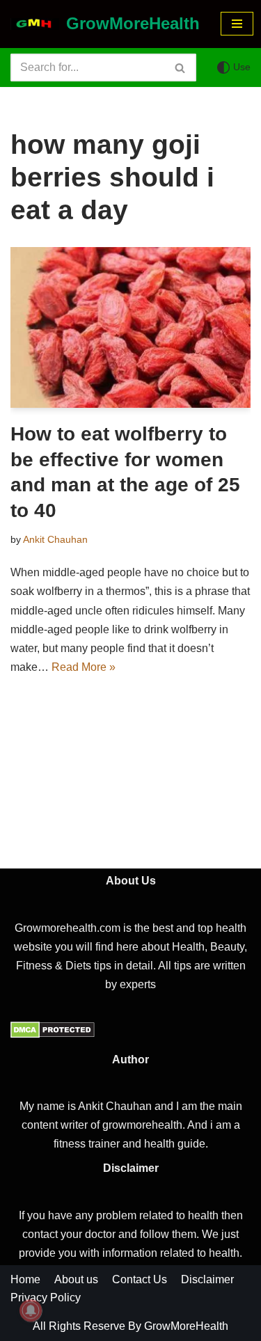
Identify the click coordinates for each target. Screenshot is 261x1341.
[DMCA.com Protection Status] (52, 1034)
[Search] (180, 67)
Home (25, 1279)
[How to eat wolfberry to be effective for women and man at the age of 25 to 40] (130, 327)
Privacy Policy (45, 1297)
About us (76, 1279)
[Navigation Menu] (237, 23)
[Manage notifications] (30, 1310)
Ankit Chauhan (55, 539)
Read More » (84, 667)
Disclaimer (207, 1279)
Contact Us (139, 1279)
